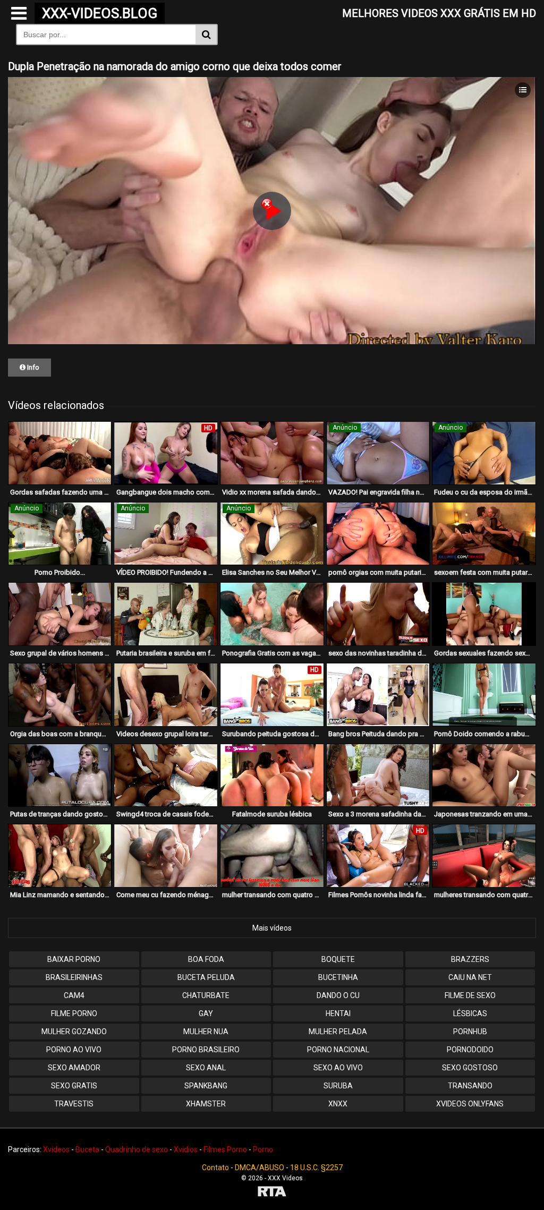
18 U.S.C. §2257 (316, 1167)
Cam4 (74, 995)
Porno (263, 1149)
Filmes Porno (225, 1149)
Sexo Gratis (74, 1085)
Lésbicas (470, 1013)
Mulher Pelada (338, 1031)
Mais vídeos (272, 928)
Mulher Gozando (74, 1031)
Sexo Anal (206, 1067)
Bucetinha (338, 977)
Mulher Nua (205, 1031)
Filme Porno (74, 1013)
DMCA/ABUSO (259, 1167)
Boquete (338, 959)
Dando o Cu (338, 995)
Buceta (87, 1149)
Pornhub (470, 1031)
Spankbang (205, 1085)
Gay (206, 1013)
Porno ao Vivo (73, 1049)
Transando (470, 1085)
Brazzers (470, 959)
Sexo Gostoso (470, 1067)
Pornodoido (470, 1049)
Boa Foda (206, 959)
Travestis (74, 1104)
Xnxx (337, 1104)
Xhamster (206, 1104)
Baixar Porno (73, 959)
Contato (215, 1167)
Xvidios (186, 1149)
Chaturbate (206, 995)
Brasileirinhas (74, 977)
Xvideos (56, 1149)
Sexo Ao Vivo (338, 1067)
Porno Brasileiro (206, 1049)
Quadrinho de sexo (136, 1149)
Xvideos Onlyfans (470, 1104)
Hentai (338, 1013)
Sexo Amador (74, 1067)
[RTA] (272, 1192)
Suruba (338, 1085)
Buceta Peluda (206, 977)
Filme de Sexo (470, 995)
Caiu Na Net (470, 977)
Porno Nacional (338, 1049)
